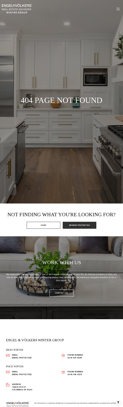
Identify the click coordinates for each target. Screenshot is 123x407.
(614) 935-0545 (75, 358)
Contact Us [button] (61, 293)
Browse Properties (79, 225)
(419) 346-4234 (75, 374)
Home (43, 225)
